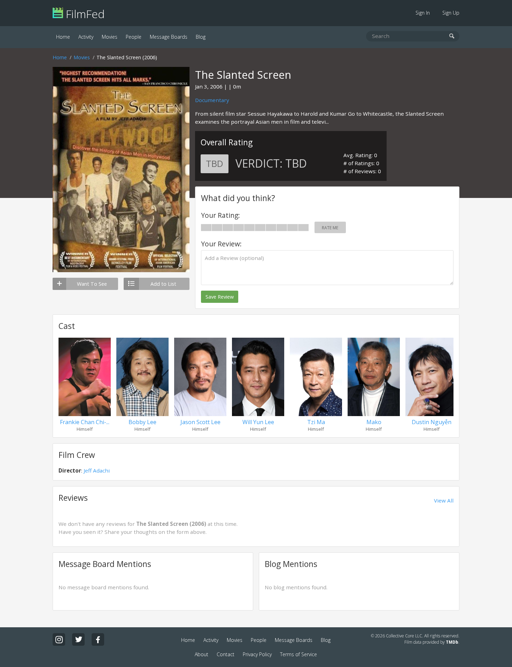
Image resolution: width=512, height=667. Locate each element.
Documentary (212, 100)
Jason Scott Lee (200, 422)
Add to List (163, 284)
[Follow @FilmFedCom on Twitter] (78, 639)
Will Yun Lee (258, 422)
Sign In (423, 12)
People (133, 36)
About (201, 654)
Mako (373, 422)
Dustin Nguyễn (431, 422)
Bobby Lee (142, 422)
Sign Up (450, 12)
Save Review (219, 296)
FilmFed (83, 13)
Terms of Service (298, 654)
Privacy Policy (257, 654)
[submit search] (452, 36)
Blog (200, 36)
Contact (225, 654)
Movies (109, 36)
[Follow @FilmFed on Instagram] (59, 639)
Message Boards (168, 36)
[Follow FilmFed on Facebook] (98, 639)
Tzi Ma (316, 422)
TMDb (452, 642)
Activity (85, 36)
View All (443, 500)
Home (63, 36)
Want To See (92, 284)
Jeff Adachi (97, 470)
